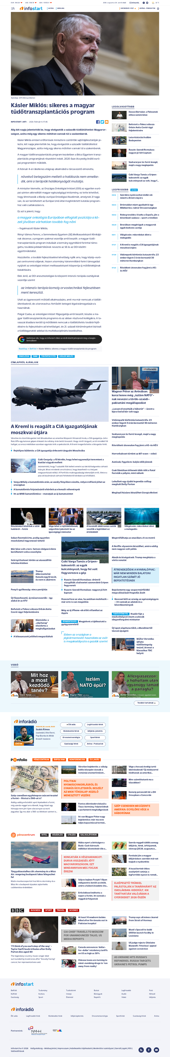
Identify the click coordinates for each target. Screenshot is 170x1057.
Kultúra (41, 994)
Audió (124, 994)
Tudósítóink (71, 991)
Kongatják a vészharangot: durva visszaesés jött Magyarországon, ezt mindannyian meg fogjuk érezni (83, 864)
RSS (129, 1049)
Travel (61, 910)
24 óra (51, 8)
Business (36, 910)
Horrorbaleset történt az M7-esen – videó (134, 454)
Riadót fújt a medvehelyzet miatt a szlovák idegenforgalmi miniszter (128, 617)
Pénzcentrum (41, 760)
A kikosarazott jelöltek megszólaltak (33, 637)
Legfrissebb (126, 991)
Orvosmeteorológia (100, 1016)
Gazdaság (15, 997)
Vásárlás (57, 835)
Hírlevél (152, 994)
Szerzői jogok (121, 1049)
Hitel (44, 835)
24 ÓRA (134, 190)
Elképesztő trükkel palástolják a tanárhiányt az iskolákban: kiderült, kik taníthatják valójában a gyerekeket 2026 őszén (135, 890)
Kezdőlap (23, 349)
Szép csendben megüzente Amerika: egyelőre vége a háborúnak (132, 810)
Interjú (69, 994)
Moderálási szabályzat (103, 1049)
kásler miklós (66, 356)
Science (73, 910)
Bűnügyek (98, 994)
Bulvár (96, 991)
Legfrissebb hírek (33, 1016)
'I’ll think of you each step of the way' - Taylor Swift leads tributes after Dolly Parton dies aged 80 (31, 949)
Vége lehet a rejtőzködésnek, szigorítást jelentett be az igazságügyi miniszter (63, 529)
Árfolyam (59, 760)
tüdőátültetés (48, 356)
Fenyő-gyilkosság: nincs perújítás (29, 590)
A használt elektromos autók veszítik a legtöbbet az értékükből (101, 529)
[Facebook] (148, 1050)
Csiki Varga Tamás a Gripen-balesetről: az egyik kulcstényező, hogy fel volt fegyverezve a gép (79, 567)
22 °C (156, 3)
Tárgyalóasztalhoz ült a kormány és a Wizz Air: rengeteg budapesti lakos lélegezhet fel (33, 874)
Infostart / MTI (18, 122)
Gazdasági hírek (139, 1016)
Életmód (69, 997)
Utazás (72, 835)
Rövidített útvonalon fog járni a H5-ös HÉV (135, 445)
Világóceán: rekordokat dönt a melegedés (139, 527)
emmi (35, 356)
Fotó (151, 991)
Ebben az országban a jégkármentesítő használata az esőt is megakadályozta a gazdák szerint (86, 638)
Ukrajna (60, 8)
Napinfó (97, 997)
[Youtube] (156, 1050)
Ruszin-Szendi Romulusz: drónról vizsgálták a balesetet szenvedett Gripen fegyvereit (86, 583)
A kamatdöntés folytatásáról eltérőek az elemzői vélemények (47, 489)
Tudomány (43, 991)
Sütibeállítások (17, 1051)
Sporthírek (120, 1016)
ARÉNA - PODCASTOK (147, 8)
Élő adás (72, 725)
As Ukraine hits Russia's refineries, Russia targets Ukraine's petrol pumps (132, 961)
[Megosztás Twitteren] (102, 122)
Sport (48, 910)
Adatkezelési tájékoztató (81, 1049)
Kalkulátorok (88, 835)
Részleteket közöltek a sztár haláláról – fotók (25, 527)
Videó (124, 997)
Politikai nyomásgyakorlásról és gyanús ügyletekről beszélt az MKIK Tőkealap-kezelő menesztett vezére (83, 788)
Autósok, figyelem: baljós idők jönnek (132, 462)
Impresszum (63, 1049)
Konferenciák (77, 760)
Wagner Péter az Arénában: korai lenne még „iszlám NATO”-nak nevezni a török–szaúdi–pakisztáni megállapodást (133, 397)
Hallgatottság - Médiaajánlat (43, 1049)
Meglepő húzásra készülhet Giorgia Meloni (135, 493)
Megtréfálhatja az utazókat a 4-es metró (133, 538)
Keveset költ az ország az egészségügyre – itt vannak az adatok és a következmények (136, 602)
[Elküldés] (107, 122)
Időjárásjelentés (77, 1016)
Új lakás (94, 760)
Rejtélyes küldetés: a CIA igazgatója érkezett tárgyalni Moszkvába (49, 451)
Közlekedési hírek (55, 1016)
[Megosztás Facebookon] (98, 122)
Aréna (156, 1016)
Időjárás (152, 997)
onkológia (24, 356)
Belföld (33, 349)
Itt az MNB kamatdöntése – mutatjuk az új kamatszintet (43, 494)
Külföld (14, 994)
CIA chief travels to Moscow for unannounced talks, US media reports (83, 936)
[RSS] (141, 1050)
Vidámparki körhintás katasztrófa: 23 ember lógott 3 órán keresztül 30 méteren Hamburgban (134, 423)
